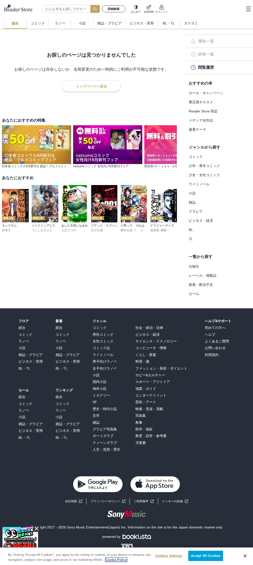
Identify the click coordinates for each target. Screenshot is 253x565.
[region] (126, 556)
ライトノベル (199, 184)
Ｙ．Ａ (138, 230)
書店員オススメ (201, 102)
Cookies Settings (168, 556)
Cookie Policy (116, 560)
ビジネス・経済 (201, 221)
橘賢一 (165, 230)
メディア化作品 (201, 120)
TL (191, 239)
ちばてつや (68, 230)
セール (194, 294)
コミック (196, 157)
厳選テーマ (197, 129)
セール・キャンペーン (206, 93)
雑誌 (192, 202)
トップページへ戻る (91, 86)
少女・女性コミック (204, 175)
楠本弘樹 (126, 230)
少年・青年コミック (204, 166)
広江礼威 (97, 230)
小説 (192, 193)
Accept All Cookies (205, 556)
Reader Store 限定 (203, 111)
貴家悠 (154, 230)
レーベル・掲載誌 (202, 275)
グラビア (196, 211)
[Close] (245, 555)
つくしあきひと (42, 230)
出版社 (194, 266)
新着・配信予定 (201, 285)
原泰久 (6, 230)
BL (191, 230)
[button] (175, 501)
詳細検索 (114, 9)
